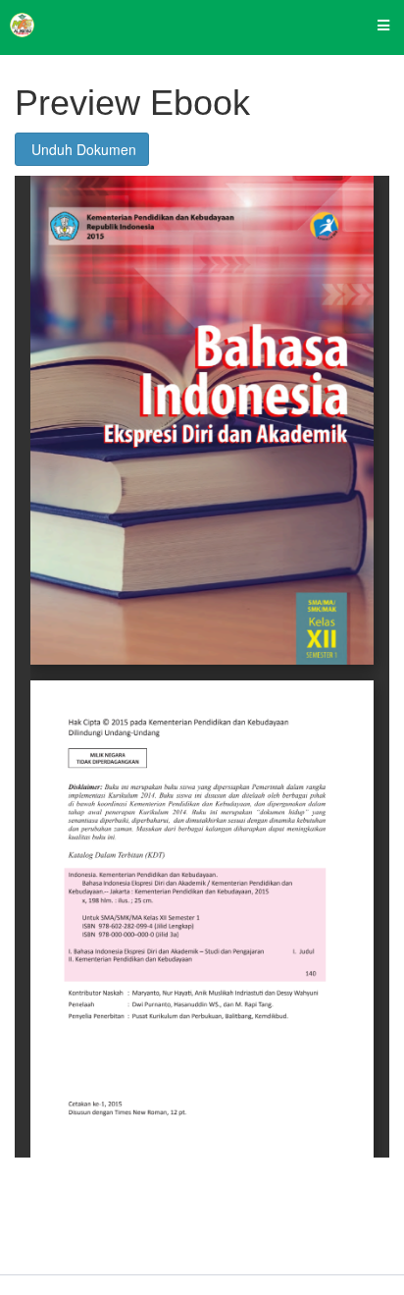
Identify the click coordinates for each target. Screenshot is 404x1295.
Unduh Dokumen (81, 149)
